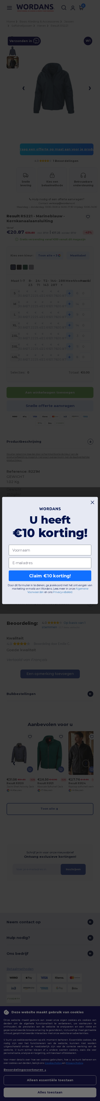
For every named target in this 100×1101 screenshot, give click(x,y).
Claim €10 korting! (50, 575)
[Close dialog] (92, 502)
